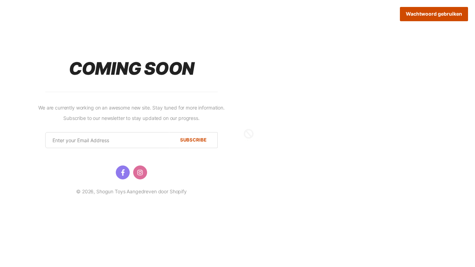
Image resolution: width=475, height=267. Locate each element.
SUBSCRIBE (193, 140)
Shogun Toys (110, 191)
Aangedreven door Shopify (157, 191)
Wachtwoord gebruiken (434, 14)
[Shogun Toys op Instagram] (140, 172)
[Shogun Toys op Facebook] (123, 172)
